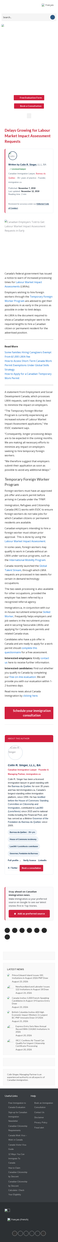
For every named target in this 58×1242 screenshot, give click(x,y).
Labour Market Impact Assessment (25, 541)
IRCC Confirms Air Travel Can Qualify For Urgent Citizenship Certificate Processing (30, 1043)
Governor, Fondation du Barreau (24, 853)
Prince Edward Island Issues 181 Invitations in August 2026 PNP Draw (30, 976)
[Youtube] (31, 1233)
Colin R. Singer (28, 164)
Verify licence (29, 860)
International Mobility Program (27, 560)
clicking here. (30, 695)
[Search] (52, 17)
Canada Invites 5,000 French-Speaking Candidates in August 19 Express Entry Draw (31, 1001)
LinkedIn (42, 860)
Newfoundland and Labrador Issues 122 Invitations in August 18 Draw (33, 988)
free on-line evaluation (22, 677)
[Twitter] (37, 1233)
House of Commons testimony (23, 839)
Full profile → (14, 860)
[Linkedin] (14, 1233)
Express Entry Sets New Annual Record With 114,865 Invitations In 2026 (33, 1029)
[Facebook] (20, 1233)
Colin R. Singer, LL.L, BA (24, 765)
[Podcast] (43, 1233)
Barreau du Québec (21, 786)
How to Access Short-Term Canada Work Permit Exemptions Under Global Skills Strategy (28, 365)
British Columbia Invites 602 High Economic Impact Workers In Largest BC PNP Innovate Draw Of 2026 (30, 1015)
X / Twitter (12, 868)
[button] (29, 115)
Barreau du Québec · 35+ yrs (22, 832)
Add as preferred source (31, 913)
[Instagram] (26, 1233)
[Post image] (8, 975)
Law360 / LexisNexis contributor (24, 846)
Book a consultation (31, 868)
